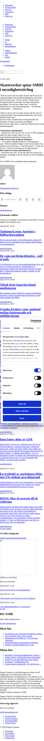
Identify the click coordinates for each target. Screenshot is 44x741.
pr (5, 42)
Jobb (7, 14)
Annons (9, 538)
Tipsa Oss (8, 16)
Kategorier (9, 5)
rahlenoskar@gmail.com (9, 188)
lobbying (8, 44)
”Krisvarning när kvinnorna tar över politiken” (18, 598)
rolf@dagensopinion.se (9, 712)
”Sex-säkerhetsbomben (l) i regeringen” (15, 607)
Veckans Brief (10, 7)
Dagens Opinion (11, 718)
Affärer (8, 50)
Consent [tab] (6, 328)
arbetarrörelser (10, 46)
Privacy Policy (10, 723)
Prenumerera (5, 61)
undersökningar (11, 53)
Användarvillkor (11, 721)
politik (7, 40)
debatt (7, 57)
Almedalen (22, 538)
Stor (6, 55)
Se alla (2, 609)
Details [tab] (17, 328)
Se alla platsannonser (8, 623)
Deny (22, 418)
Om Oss (8, 10)
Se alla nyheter (5, 529)
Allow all (22, 404)
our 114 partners (17, 341)
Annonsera (9, 12)
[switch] (37, 378)
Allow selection (22, 411)
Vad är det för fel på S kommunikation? (15, 590)
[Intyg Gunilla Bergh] (18, 575)
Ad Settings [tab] (28, 328)
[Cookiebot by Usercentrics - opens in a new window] (31, 321)
